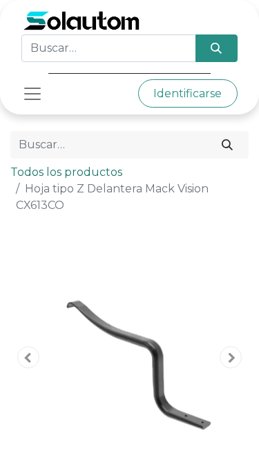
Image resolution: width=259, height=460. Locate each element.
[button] (28, 357)
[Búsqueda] (216, 48)
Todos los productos (66, 172)
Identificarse (187, 93)
